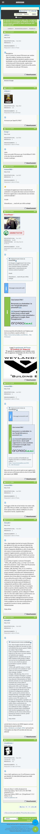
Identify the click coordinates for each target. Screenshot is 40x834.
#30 (35, 740)
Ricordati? (19, 17)
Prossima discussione (28, 813)
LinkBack (10, 28)
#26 (35, 383)
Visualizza (31, 28)
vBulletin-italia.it (26, 831)
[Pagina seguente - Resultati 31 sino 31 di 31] (29, 11)
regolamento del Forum (23, 347)
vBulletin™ (19, 827)
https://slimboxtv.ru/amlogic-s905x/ (15, 728)
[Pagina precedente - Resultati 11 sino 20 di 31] (26, 11)
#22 (35, 88)
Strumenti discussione (20, 28)
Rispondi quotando (31, 74)
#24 (35, 166)
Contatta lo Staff (26, 818)
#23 (35, 128)
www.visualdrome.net (10, 797)
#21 (35, 32)
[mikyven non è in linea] (8, 99)
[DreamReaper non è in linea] (12, 223)
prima (22, 11)
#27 (35, 482)
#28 (35, 519)
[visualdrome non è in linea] (8, 751)
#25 (35, 211)
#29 (35, 617)
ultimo (33, 11)
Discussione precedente (12, 813)
